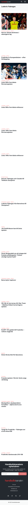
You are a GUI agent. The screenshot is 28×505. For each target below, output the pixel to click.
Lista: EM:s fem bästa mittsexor (12, 107)
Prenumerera (22, 473)
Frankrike (3, 376)
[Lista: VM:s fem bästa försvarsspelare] (14, 119)
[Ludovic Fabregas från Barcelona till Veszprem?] (14, 192)
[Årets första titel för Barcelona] (14, 343)
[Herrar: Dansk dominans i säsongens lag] (14, 21)
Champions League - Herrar (7, 30)
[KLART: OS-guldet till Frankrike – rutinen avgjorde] (14, 318)
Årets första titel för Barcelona (12, 355)
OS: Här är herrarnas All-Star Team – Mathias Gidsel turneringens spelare (13, 304)
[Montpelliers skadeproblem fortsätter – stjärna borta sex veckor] (14, 391)
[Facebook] (12, 495)
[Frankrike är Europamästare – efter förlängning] (14, 46)
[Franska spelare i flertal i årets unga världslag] (14, 367)
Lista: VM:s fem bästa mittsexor (12, 155)
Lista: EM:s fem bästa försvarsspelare (8, 83)
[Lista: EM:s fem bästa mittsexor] (14, 96)
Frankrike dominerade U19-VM (12, 454)
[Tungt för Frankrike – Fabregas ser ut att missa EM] (14, 418)
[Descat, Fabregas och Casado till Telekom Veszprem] (14, 167)
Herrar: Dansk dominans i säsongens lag (10, 33)
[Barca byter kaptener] (14, 269)
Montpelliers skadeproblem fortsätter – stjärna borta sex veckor (11, 404)
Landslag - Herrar (5, 55)
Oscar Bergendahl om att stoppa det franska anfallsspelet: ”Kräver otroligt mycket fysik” (13, 255)
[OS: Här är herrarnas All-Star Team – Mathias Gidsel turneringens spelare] (14, 292)
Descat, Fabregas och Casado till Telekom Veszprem (12, 179)
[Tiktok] (19, 495)
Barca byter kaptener (8, 280)
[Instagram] (8, 495)
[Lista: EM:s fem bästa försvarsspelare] (14, 71)
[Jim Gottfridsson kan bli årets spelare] (14, 217)
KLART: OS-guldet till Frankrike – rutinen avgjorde (12, 330)
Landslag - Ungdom (5, 452)
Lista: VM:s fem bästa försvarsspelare (8, 131)
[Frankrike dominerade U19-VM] (14, 443)
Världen (3, 226)
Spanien (3, 353)
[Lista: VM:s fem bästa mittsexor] (14, 144)
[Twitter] (15, 495)
